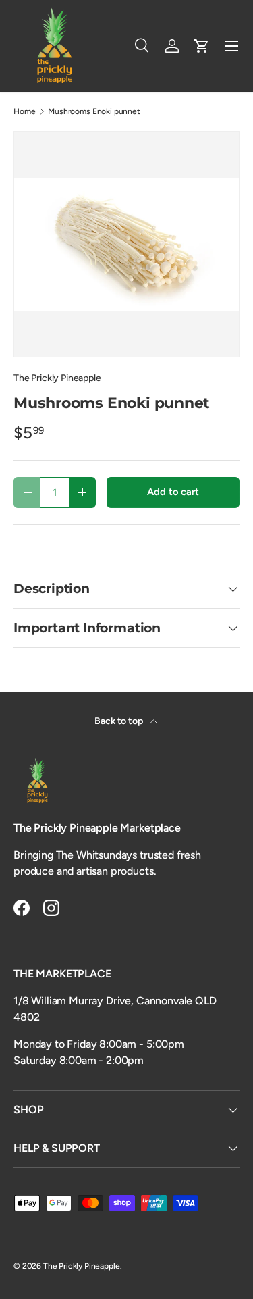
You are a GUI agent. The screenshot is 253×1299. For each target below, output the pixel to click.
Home (24, 111)
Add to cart (172, 492)
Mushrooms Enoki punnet (94, 111)
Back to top (119, 721)
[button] (202, 46)
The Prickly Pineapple (57, 378)
